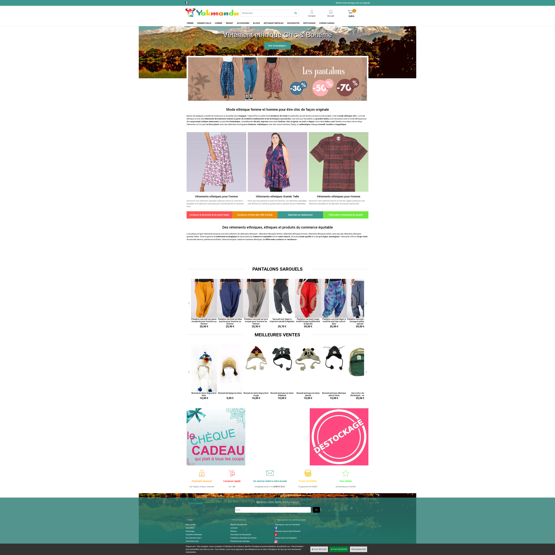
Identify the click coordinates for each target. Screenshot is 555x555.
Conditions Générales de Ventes (243, 538)
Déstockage (309, 23)
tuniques (232, 239)
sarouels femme (196, 239)
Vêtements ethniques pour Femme (216, 196)
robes (224, 239)
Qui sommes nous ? (194, 538)
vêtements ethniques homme (295, 234)
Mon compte (191, 525)
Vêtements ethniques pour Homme (338, 196)
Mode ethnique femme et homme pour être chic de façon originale (277, 110)
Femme (190, 23)
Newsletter (190, 528)
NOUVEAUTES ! (277, 251)
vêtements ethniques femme (270, 234)
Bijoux (256, 23)
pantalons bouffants (212, 239)
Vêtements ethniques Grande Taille (277, 196)
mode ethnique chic (347, 116)
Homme (218, 23)
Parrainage (190, 531)
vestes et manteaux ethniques (249, 239)
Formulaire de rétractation (240, 535)
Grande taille (204, 23)
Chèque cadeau (326, 23)
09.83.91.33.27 (279, 487)
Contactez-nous (192, 541)
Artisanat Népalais (273, 23)
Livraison (234, 528)
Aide (190, 520)
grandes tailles (322, 119)
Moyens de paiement (238, 525)
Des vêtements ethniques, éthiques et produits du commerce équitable (277, 227)
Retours (233, 531)
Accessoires (243, 23)
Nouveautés (293, 23)
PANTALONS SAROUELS (277, 269)
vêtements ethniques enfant (319, 234)
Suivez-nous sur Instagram (286, 538)
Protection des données (240, 541)
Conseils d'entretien (194, 535)
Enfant (229, 23)
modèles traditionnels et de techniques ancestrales (267, 119)
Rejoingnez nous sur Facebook (287, 525)
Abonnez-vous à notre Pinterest (287, 531)
